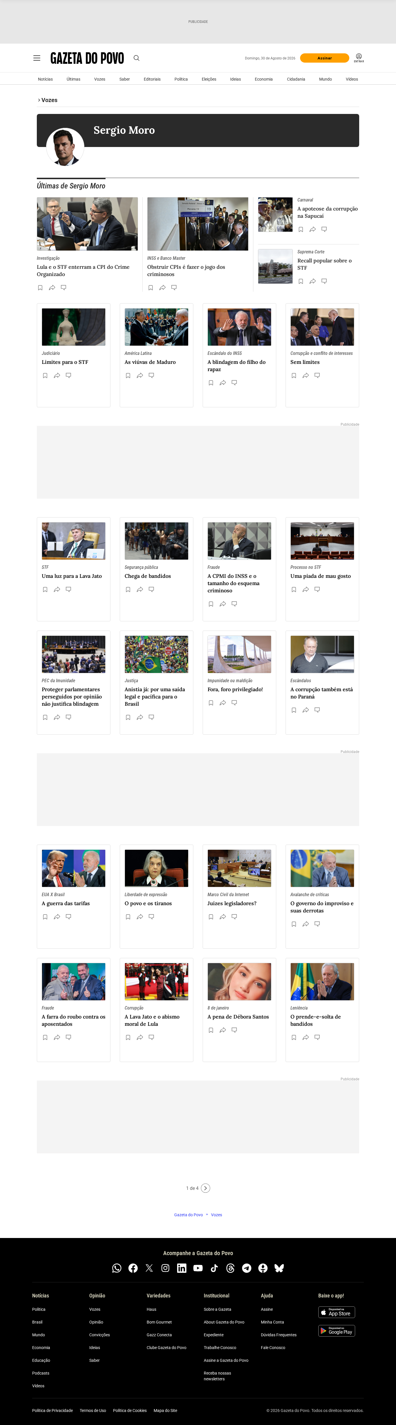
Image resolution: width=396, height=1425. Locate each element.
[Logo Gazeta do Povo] (87, 58)
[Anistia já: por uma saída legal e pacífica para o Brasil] (156, 654)
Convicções (99, 1335)
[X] (149, 1268)
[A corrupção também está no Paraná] (322, 654)
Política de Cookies (130, 1410)
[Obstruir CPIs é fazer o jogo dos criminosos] (197, 224)
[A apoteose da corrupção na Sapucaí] (275, 214)
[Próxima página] (205, 1188)
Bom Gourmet (159, 1322)
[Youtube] (198, 1268)
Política (181, 79)
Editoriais (152, 79)
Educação (41, 1360)
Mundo (325, 79)
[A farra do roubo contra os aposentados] (74, 982)
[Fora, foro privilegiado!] (239, 654)
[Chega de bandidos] (156, 541)
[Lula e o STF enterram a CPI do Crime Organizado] (87, 224)
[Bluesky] (279, 1268)
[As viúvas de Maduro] (156, 327)
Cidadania (296, 79)
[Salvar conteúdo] (40, 287)
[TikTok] (214, 1268)
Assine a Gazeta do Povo (226, 1360)
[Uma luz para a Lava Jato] (74, 541)
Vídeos (352, 79)
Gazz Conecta (159, 1335)
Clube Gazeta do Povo (166, 1347)
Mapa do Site (165, 1410)
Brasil (37, 1322)
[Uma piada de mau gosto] (322, 541)
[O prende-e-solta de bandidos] (322, 982)
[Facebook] (133, 1268)
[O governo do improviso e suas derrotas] (322, 868)
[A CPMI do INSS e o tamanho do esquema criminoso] (239, 541)
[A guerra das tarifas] (74, 868)
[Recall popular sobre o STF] (275, 266)
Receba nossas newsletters (217, 1376)
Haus (151, 1309)
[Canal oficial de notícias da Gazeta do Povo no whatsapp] (116, 1268)
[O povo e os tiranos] (156, 868)
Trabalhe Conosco (220, 1347)
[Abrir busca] (136, 58)
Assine (267, 1309)
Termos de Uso (93, 1410)
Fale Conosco (273, 1347)
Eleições (209, 79)
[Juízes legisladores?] (239, 868)
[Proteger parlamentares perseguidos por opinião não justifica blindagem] (74, 654)
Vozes (99, 79)
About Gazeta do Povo (224, 1322)
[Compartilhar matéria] (51, 287)
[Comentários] (64, 288)
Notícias (45, 79)
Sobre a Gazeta (217, 1309)
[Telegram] (246, 1268)
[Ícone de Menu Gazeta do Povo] (36, 58)
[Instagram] (165, 1268)
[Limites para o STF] (74, 327)
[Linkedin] (181, 1268)
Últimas (73, 79)
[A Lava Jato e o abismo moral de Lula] (156, 982)
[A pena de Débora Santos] (239, 982)
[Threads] (230, 1268)
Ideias (235, 79)
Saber (124, 79)
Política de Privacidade (52, 1410)
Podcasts (40, 1373)
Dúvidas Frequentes (279, 1335)
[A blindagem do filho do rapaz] (239, 327)
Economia (264, 79)
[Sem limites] (322, 327)
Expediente (214, 1335)
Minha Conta (272, 1322)
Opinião (96, 1322)
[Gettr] (263, 1268)
